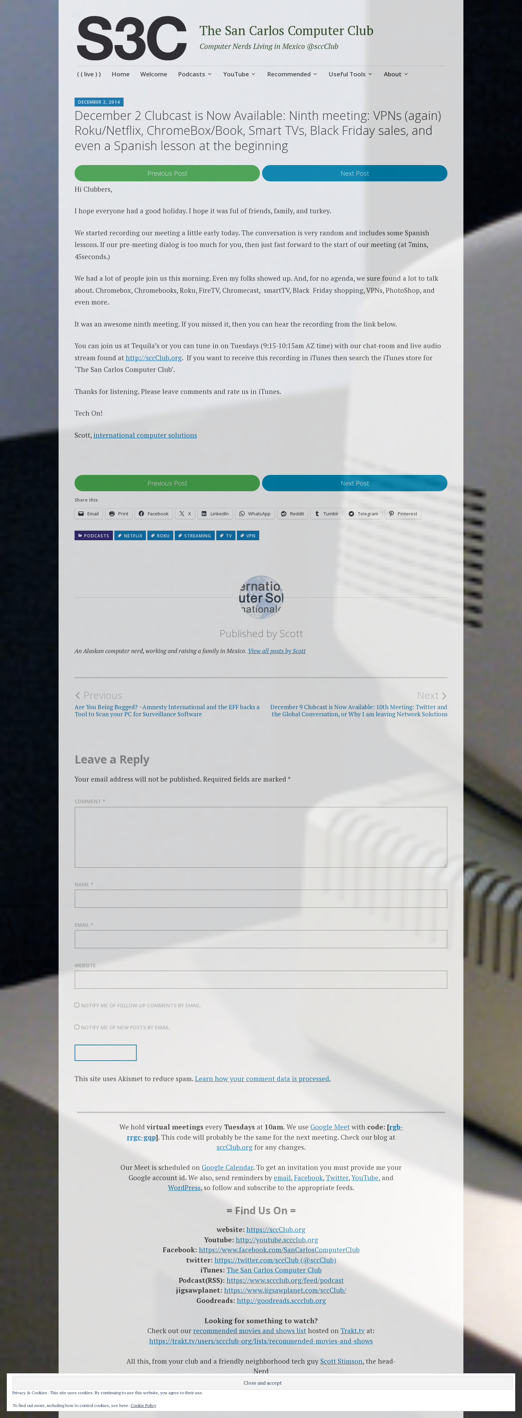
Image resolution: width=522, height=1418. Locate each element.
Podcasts (191, 74)
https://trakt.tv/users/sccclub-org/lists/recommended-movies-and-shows (261, 1340)
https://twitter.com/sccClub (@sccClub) (275, 1259)
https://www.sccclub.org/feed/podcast (285, 1280)
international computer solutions (145, 435)
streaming (197, 536)
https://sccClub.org (275, 1229)
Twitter (337, 1177)
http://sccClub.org (154, 357)
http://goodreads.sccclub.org (281, 1300)
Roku (163, 536)
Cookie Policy (143, 1405)
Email (84, 924)
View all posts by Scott (277, 651)
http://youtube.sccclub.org (277, 1239)
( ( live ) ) (89, 74)
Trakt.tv (353, 1330)
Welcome (153, 74)
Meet (342, 1126)
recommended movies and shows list (249, 1330)
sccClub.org (234, 1147)
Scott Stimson (341, 1361)
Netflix (133, 536)
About (393, 74)
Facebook (308, 1177)
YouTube (236, 74)
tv (229, 536)
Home (121, 74)
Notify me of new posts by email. (126, 1027)
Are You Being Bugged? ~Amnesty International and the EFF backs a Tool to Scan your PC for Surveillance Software (167, 703)
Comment (90, 801)
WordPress (184, 1187)
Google (322, 1126)
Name (84, 884)
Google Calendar (227, 1167)
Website (85, 965)
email (282, 1177)
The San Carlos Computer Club (287, 30)
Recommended (289, 74)
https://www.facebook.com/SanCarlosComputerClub (279, 1249)
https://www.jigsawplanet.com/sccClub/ (285, 1290)
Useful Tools (347, 74)
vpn (251, 536)
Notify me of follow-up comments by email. (141, 1005)
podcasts (96, 536)
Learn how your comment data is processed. (263, 1078)
